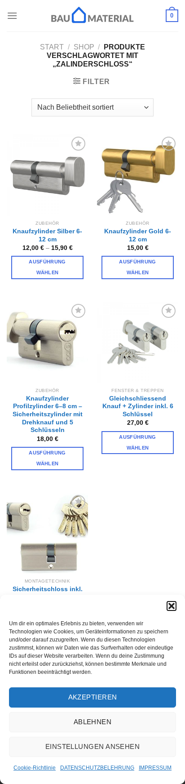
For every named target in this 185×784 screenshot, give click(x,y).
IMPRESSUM (155, 768)
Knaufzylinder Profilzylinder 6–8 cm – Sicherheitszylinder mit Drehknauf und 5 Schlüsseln (48, 414)
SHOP (84, 47)
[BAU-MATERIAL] (92, 15)
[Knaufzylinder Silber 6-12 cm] (47, 175)
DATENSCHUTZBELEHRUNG (97, 768)
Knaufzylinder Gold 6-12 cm (137, 235)
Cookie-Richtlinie (34, 768)
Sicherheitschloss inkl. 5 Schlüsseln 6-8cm (48, 593)
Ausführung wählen (47, 267)
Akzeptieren (92, 697)
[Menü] (12, 15)
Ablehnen (93, 722)
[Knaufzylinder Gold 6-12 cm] (137, 175)
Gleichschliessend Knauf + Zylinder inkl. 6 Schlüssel (137, 406)
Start (52, 47)
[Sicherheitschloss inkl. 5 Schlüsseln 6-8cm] (47, 533)
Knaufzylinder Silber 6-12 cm (47, 235)
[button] (171, 605)
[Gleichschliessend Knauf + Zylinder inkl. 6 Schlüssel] (137, 342)
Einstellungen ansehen (92, 746)
